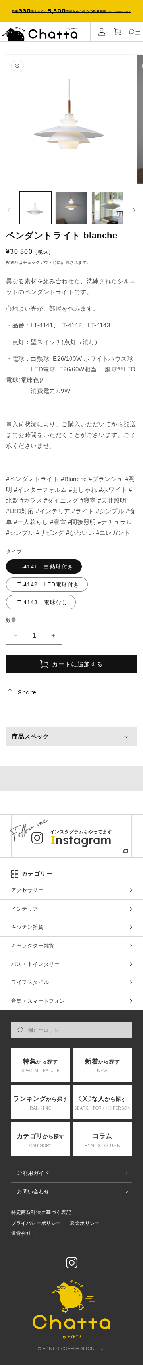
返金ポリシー (85, 1223)
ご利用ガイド (33, 1173)
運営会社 (21, 1233)
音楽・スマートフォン (38, 1001)
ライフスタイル (30, 982)
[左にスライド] (8, 209)
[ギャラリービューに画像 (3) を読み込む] (107, 208)
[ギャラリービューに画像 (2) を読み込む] (71, 208)
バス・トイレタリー (35, 964)
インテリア (24, 909)
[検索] (19, 1030)
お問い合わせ (33, 1192)
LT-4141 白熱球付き (43, 566)
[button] (134, 32)
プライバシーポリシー (36, 1223)
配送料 (12, 262)
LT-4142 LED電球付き (46, 584)
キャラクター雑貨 (32, 946)
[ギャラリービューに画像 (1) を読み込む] (35, 208)
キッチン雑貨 (27, 927)
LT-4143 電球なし (41, 602)
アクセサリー (27, 890)
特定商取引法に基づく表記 (41, 1212)
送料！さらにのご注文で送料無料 (71, 10)
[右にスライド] (134, 209)
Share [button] (27, 692)
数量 (11, 620)
